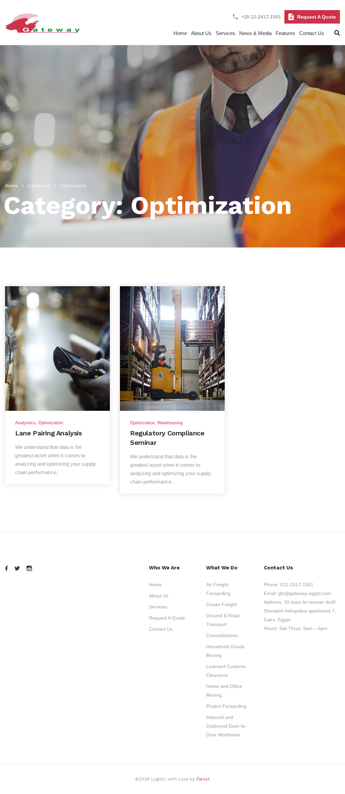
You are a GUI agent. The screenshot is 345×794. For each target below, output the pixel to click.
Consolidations (222, 635)
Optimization (50, 422)
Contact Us (311, 33)
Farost (203, 779)
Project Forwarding (226, 706)
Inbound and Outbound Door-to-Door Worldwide (226, 726)
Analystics (25, 422)
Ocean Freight (221, 604)
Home (180, 33)
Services (225, 33)
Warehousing (170, 422)
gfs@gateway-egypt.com (304, 593)
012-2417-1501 (296, 584)
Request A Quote (316, 17)
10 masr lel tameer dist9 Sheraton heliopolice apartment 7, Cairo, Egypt (300, 610)
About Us (158, 595)
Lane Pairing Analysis (48, 433)
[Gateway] (43, 29)
